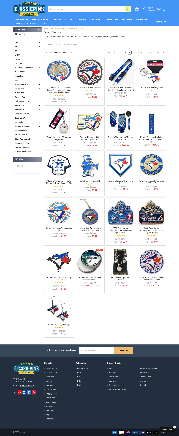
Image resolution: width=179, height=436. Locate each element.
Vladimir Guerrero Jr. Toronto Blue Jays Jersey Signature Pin (59, 182)
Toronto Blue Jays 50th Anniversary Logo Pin (89, 138)
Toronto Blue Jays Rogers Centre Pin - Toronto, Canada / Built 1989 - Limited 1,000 (59, 90)
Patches (142, 381)
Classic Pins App (20, 19)
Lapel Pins (56, 19)
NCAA (17, 59)
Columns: (109, 52)
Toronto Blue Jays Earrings (59, 325)
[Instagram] (24, 392)
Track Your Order (40, 19)
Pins (110, 368)
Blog (44, 24)
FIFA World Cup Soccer (24, 68)
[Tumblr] (15, 392)
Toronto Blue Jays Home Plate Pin (120, 182)
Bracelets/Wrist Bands (148, 368)
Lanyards (82, 19)
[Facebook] (29, 392)
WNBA (17, 55)
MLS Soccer (20, 72)
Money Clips (141, 19)
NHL (16, 47)
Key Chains (127, 19)
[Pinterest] (34, 392)
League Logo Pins (22, 143)
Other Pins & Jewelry (23, 139)
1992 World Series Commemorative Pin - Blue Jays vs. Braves (151, 230)
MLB (16, 38)
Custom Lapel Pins (22, 147)
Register (151, 10)
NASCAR (18, 63)
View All (142, 385)
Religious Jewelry (22, 114)
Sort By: (49, 52)
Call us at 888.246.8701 (25, 386)
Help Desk (31, 24)
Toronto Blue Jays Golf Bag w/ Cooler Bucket (120, 138)
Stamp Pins (19, 122)
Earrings (69, 19)
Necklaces (17, 24)
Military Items (20, 93)
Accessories (114, 385)
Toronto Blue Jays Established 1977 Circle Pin (151, 182)
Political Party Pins (22, 101)
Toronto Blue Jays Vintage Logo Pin (59, 229)
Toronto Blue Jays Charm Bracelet (120, 278)
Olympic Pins (20, 34)
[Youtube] (20, 392)
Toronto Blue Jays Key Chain (151, 88)
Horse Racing (20, 76)
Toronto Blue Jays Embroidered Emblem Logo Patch (151, 278)
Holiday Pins (19, 110)
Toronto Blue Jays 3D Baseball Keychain (59, 138)
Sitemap (49, 419)
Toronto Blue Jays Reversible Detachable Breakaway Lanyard (121, 89)
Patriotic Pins (20, 97)
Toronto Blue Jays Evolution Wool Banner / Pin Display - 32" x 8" (151, 139)
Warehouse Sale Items (23, 152)
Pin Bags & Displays (22, 126)
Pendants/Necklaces (117, 389)
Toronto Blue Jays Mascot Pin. (89, 181)
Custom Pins (96, 19)
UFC (16, 80)
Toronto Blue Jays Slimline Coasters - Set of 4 (90, 278)
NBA (16, 51)
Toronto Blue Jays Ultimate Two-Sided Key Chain (90, 229)
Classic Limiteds (21, 135)
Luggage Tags (112, 19)
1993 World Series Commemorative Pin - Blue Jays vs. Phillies (121, 230)
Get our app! (167, 429)
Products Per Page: (148, 52)
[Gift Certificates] (138, 9)
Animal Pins (19, 105)
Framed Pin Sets (21, 131)
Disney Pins (19, 89)
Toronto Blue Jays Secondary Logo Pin (59, 278)
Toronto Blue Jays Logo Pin (90, 88)
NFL (16, 42)
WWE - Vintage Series (23, 84)
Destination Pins (21, 118)
